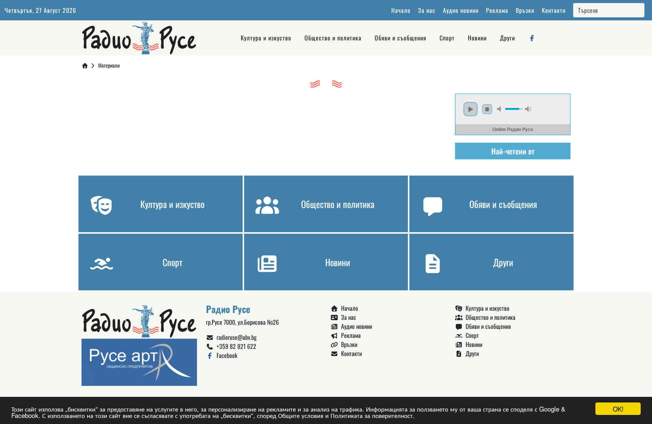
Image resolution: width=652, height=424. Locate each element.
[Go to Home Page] (85, 65)
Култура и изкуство (266, 37)
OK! (618, 408)
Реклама (497, 10)
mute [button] (500, 109)
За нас (426, 10)
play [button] (470, 109)
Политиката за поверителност (372, 415)
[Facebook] (532, 37)
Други (507, 37)
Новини (477, 37)
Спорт (447, 37)
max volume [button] (528, 109)
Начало (401, 10)
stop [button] (487, 109)
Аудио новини (460, 10)
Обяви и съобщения (400, 37)
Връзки (525, 10)
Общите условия (300, 415)
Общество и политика (332, 37)
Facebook (225, 355)
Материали (109, 65)
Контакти (554, 10)
